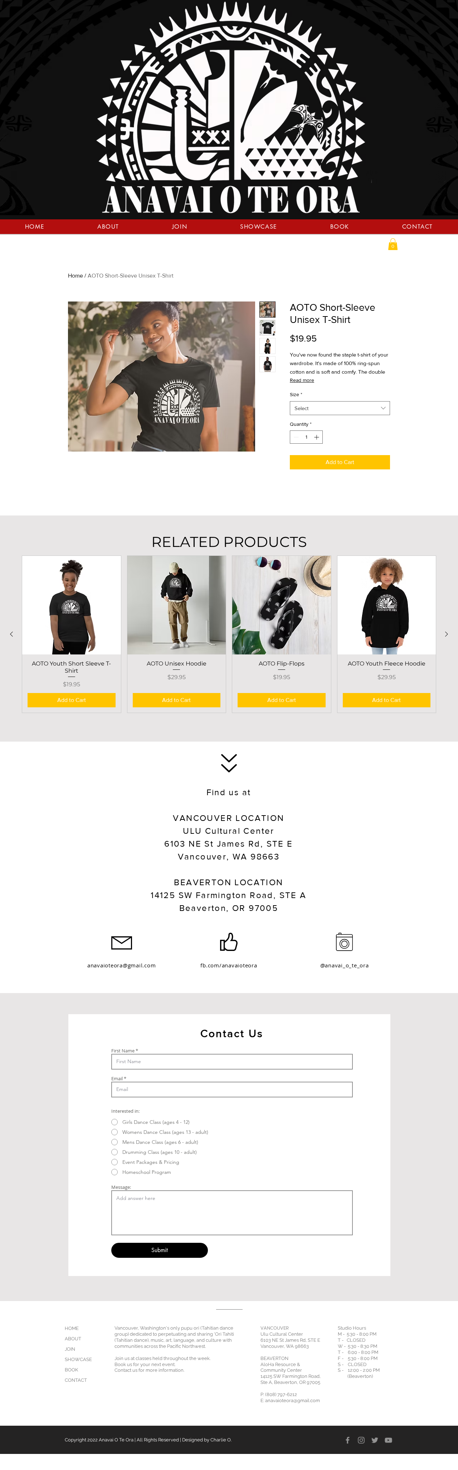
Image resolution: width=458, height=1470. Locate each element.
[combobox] (340, 408)
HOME (72, 1328)
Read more (302, 380)
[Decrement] (295, 437)
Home (75, 276)
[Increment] (317, 437)
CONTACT (76, 1380)
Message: (121, 1187)
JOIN (70, 1349)
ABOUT (73, 1338)
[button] (393, 244)
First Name (123, 1050)
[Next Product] (446, 634)
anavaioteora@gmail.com (121, 965)
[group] (229, 634)
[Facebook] (347, 1440)
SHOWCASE (78, 1359)
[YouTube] (388, 1440)
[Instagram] (361, 1440)
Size (296, 394)
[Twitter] (374, 1440)
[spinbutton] (306, 437)
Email (117, 1078)
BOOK (71, 1369)
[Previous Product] (11, 634)
